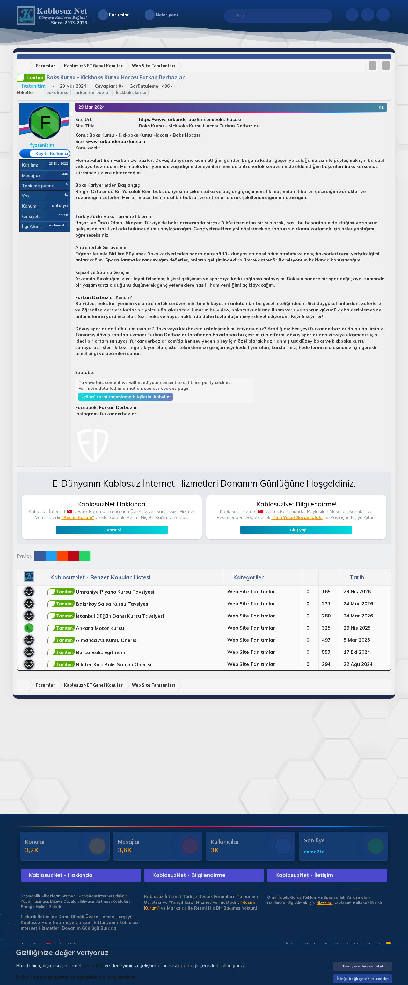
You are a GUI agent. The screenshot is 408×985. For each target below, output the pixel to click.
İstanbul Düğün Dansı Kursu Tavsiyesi (110, 616)
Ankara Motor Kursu (90, 628)
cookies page (174, 388)
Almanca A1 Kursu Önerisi (97, 640)
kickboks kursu (131, 92)
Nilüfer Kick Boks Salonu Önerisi (103, 664)
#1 (381, 107)
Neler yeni (167, 15)
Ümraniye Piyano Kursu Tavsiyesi (105, 592)
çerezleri (93, 965)
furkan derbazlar (92, 92)
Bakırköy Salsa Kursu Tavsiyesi (102, 604)
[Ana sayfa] (24, 66)
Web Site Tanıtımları (252, 592)
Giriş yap (298, 529)
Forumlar (119, 15)
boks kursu (57, 92)
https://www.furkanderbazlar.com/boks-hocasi (190, 119)
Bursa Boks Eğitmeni (90, 652)
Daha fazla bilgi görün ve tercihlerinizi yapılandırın (76, 977)
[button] (134, 15)
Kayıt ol (114, 529)
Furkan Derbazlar (94, 297)
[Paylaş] (372, 107)
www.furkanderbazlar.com (115, 141)
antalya (60, 205)
